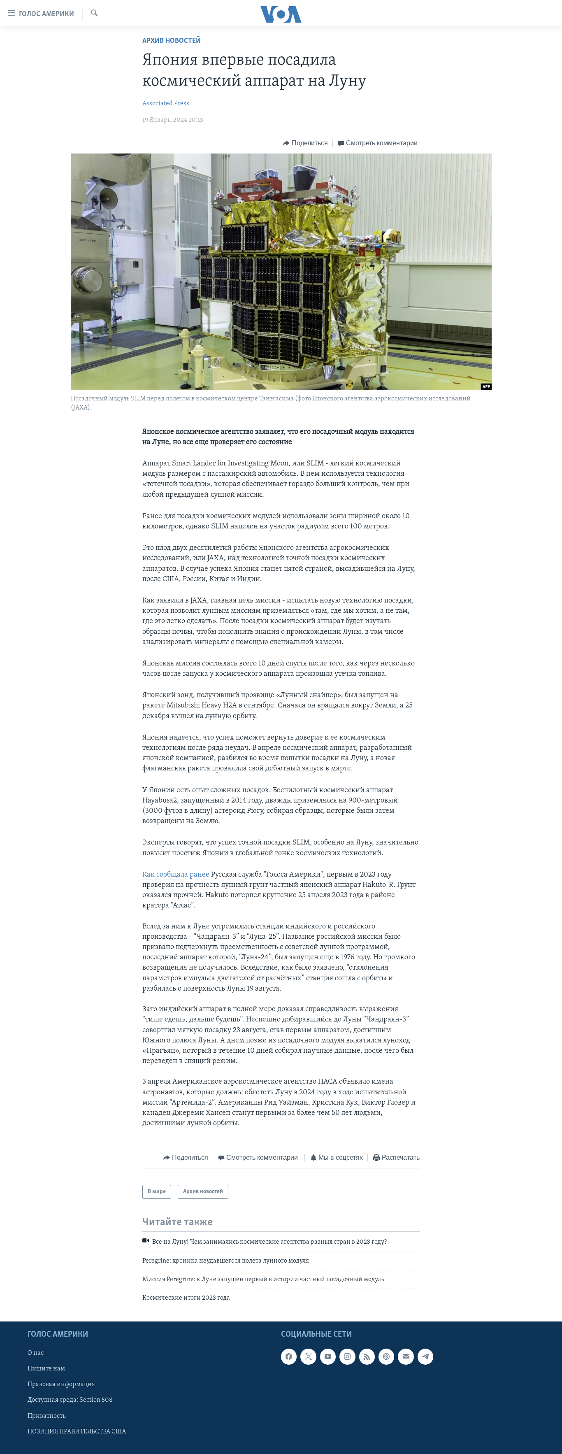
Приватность (46, 1415)
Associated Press (165, 103)
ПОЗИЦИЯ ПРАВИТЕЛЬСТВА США (77, 1431)
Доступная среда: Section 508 (70, 1400)
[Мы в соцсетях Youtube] (328, 1356)
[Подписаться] (405, 1356)
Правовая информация (61, 1384)
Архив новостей (171, 41)
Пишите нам (46, 1369)
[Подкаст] (386, 1356)
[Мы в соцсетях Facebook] (289, 1356)
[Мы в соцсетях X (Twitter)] (308, 1356)
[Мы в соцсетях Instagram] (347, 1356)
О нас (36, 1353)
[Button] (305, 143)
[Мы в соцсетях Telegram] (425, 1356)
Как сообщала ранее (175, 875)
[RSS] (367, 1356)
